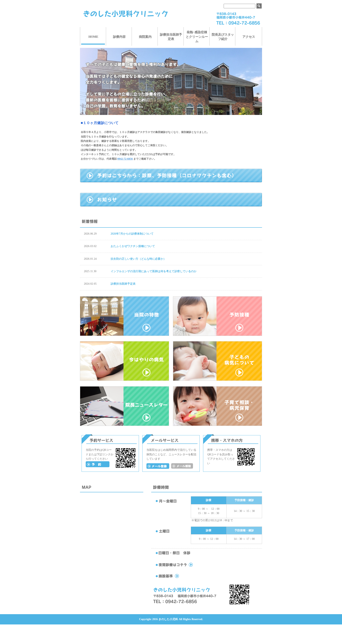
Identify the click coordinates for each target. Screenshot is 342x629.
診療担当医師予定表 (171, 37)
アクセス (248, 36)
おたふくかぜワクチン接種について (133, 246)
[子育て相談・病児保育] (217, 424)
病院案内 (145, 36)
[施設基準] (182, 578)
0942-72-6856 (125, 158)
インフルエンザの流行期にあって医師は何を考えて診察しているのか (154, 271)
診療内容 (119, 36)
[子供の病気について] (217, 379)
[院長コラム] (124, 424)
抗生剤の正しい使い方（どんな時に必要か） (138, 258)
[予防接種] (217, 334)
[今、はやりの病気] (124, 379)
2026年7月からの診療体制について (132, 233)
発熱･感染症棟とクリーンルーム (197, 36)
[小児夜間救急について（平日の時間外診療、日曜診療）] (182, 566)
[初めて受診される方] (97, 466)
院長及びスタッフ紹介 (223, 37)
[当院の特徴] (124, 334)
